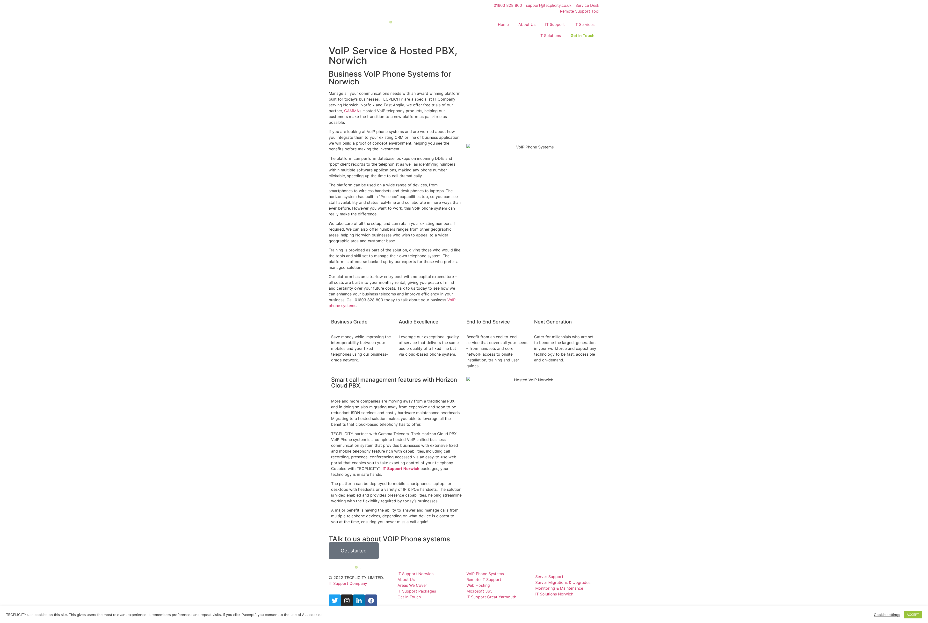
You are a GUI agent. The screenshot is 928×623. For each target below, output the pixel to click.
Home (503, 24)
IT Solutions (550, 35)
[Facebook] (371, 600)
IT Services (584, 24)
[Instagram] (347, 600)
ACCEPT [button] (913, 614)
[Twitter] (335, 600)
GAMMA (351, 110)
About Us (527, 24)
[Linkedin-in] (359, 600)
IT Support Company (348, 583)
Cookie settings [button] (887, 615)
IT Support (555, 24)
